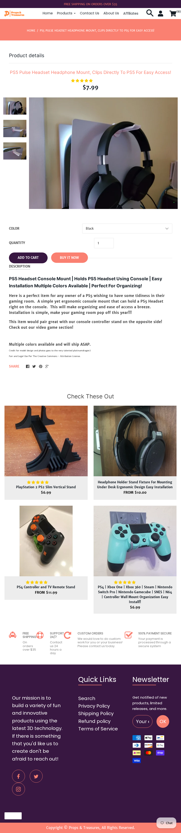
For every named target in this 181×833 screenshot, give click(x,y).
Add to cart (28, 258)
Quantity (17, 243)
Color (14, 229)
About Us (111, 13)
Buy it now (69, 258)
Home (48, 13)
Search (86, 698)
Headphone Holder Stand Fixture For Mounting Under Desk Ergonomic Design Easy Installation (135, 484)
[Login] (161, 15)
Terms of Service (98, 728)
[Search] (149, 15)
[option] (15, 106)
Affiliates (130, 13)
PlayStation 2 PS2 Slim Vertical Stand (46, 487)
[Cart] (173, 15)
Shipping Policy (96, 713)
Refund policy (94, 721)
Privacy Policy (94, 706)
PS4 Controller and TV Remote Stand (46, 587)
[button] (82, 80)
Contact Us (89, 13)
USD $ (11, 815)
